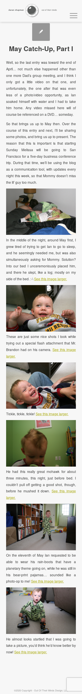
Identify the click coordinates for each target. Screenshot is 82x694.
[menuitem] (71, 15)
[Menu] (71, 15)
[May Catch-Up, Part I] (41, 32)
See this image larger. (50, 278)
